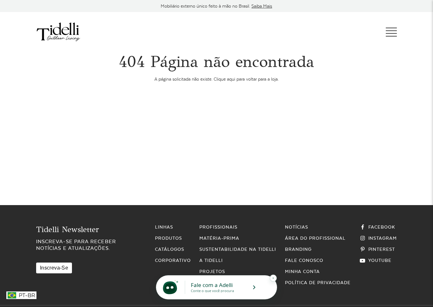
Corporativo (173, 260)
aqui (231, 79)
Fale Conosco (304, 260)
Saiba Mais (261, 6)
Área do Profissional (315, 238)
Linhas (164, 227)
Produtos (168, 238)
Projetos (212, 271)
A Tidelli (211, 260)
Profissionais (218, 227)
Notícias (296, 227)
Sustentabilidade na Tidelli (237, 249)
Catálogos (169, 249)
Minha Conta (302, 271)
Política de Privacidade (317, 282)
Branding (298, 249)
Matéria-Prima (219, 238)
